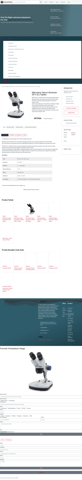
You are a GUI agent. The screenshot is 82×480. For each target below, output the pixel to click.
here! (17, 477)
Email (42, 417)
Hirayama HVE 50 (7, 268)
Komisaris (8, 415)
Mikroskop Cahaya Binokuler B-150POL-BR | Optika (31, 220)
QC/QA (23, 408)
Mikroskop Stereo (19, 127)
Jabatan (2, 414)
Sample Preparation (12, 73)
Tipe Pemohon (3, 398)
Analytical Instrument (12, 46)
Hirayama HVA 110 (53, 268)
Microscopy (18, 86)
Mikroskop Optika (10, 127)
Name (1, 443)
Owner (2, 415)
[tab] (4, 135)
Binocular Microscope (73, 133)
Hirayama (5, 266)
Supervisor (25, 415)
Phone (1, 451)
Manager (19, 415)
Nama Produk (3, 394)
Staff (31, 415)
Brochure (51, 2)
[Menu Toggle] (2, 38)
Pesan (1, 421)
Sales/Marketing (11, 408)
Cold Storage (11, 52)
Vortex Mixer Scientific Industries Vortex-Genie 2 (8, 290)
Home (46, 2)
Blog (69, 2)
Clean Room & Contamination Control (16, 49)
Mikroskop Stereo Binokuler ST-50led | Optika (42, 220)
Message (2, 459)
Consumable (10, 55)
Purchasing (3, 408)
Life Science (10, 67)
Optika (4, 216)
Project (18, 408)
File (1, 430)
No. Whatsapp (3, 417)
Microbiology (10, 70)
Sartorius (16, 266)
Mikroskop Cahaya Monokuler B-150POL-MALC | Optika (19, 220)
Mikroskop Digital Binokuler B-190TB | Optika (53, 220)
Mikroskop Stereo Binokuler (30, 127)
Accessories (10, 43)
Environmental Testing (12, 58)
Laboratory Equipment (12, 61)
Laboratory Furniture (12, 64)
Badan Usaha (4, 400)
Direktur (14, 415)
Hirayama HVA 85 (41, 268)
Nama (1, 409)
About (57, 2)
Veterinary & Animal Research (14, 76)
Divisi (1, 406)
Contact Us (63, 2)
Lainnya (29, 408)
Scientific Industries (7, 286)
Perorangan (11, 400)
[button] (64, 152)
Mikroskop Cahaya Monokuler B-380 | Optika (7, 220)
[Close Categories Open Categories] (10, 40)
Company (2, 447)
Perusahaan (3, 401)
